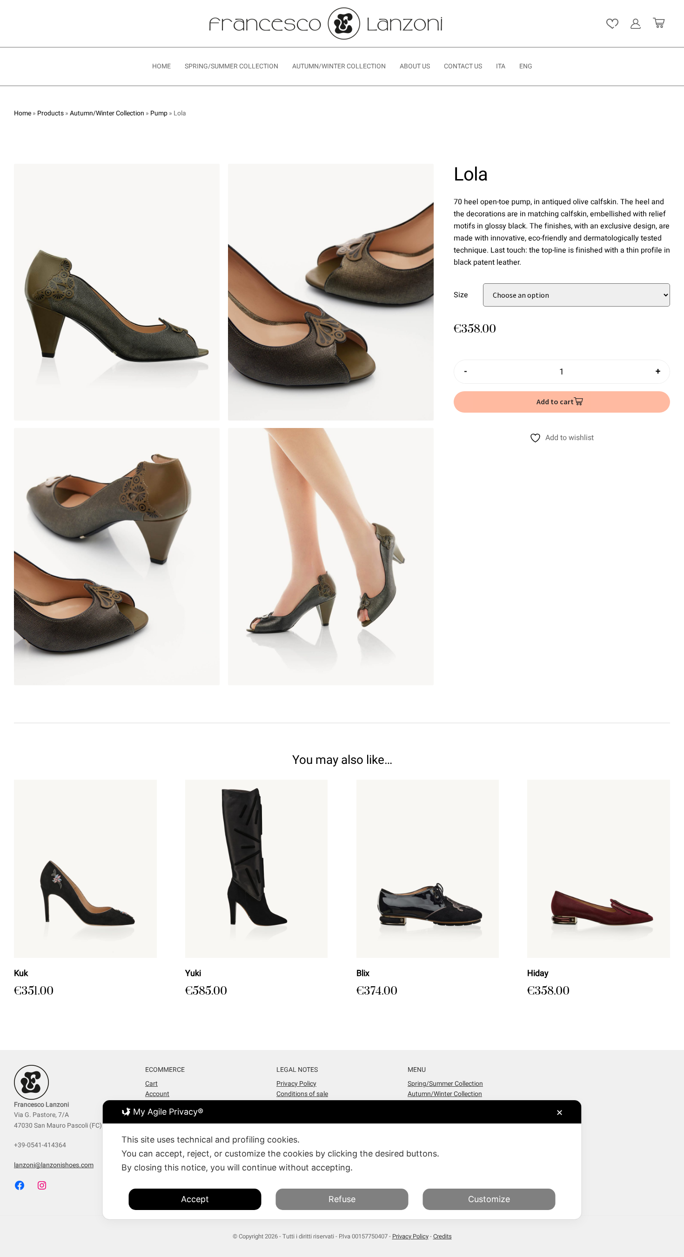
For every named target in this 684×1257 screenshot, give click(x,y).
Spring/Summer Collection (231, 66)
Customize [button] (489, 1199)
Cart (151, 1084)
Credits (442, 1236)
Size (461, 294)
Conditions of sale (302, 1094)
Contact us (463, 66)
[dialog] (342, 1159)
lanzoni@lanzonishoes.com (54, 1165)
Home (161, 66)
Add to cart (555, 401)
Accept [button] (195, 1199)
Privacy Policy (296, 1084)
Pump (159, 113)
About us (415, 66)
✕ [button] (559, 1112)
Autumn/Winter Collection (339, 66)
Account (157, 1094)
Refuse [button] (342, 1199)
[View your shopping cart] (658, 23)
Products (50, 113)
